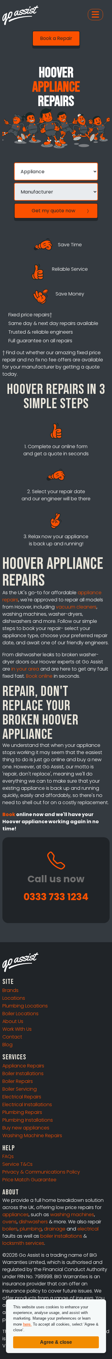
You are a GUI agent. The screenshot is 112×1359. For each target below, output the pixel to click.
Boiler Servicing (19, 1089)
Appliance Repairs (23, 1065)
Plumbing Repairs (22, 1112)
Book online (39, 676)
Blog (7, 1044)
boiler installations (61, 1236)
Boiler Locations (20, 1013)
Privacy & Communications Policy (41, 1171)
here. (27, 1324)
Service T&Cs (17, 1164)
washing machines (72, 1214)
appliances (15, 1214)
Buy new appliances (25, 1127)
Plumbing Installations (27, 1120)
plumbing (31, 1228)
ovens (9, 1221)
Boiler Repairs (17, 1081)
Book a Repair (56, 38)
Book (8, 814)
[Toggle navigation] (95, 14)
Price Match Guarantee (29, 1179)
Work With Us (17, 1029)
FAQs (8, 1156)
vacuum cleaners (76, 606)
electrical (88, 1228)
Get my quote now (53, 210)
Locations (13, 998)
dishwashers (33, 1221)
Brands (10, 990)
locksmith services (23, 1243)
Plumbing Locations (25, 1005)
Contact (12, 1036)
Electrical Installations (27, 1104)
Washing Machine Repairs (32, 1135)
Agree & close (56, 1342)
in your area (25, 668)
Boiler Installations (23, 1073)
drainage (54, 1228)
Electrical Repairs (21, 1096)
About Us (12, 1021)
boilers (10, 1228)
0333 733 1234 (56, 896)
